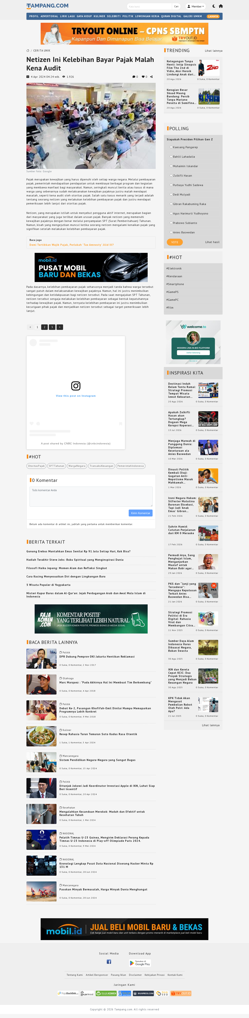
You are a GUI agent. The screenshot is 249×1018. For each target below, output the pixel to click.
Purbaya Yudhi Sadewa (188, 185)
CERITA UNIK (41, 50)
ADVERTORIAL (49, 16)
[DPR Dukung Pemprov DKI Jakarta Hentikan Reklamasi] (41, 658)
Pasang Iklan (118, 974)
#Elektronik (174, 268)
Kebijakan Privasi (155, 974)
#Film (170, 307)
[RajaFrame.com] (87, 993)
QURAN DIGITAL (171, 16)
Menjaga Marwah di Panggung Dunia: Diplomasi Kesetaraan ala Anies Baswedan (181, 447)
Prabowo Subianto (185, 223)
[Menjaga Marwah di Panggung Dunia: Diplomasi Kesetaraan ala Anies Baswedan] (208, 447)
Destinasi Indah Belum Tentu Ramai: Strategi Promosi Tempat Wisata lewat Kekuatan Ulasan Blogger (182, 390)
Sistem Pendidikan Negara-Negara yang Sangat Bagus (97, 760)
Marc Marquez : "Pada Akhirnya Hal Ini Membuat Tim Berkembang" (105, 682)
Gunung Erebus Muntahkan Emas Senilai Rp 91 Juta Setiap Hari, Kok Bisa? (78, 551)
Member (196, 6)
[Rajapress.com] (143, 993)
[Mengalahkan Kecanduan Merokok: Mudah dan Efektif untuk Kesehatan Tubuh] (41, 813)
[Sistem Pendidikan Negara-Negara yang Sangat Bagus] (41, 762)
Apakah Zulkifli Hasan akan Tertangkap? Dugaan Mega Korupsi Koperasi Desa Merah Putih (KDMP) (180, 419)
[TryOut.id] (180, 993)
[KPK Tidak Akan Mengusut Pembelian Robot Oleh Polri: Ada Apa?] (208, 704)
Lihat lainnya (214, 50)
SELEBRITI (114, 16)
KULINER (99, 16)
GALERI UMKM (192, 16)
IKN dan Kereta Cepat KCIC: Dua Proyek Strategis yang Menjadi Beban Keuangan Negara (182, 676)
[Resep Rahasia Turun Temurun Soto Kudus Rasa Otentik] (41, 736)
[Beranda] (221, 6)
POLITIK (127, 16)
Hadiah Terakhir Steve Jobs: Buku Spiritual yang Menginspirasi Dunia (75, 559)
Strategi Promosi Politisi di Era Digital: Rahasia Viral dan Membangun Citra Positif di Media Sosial (180, 619)
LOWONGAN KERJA (147, 16)
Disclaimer (135, 974)
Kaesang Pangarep (185, 147)
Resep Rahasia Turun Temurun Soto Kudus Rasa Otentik (98, 734)
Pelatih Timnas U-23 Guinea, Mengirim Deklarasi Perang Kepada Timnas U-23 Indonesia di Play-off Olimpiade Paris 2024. (104, 839)
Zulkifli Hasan (182, 175)
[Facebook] (109, 961)
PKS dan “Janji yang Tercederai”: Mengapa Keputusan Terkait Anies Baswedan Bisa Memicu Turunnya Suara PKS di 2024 (182, 590)
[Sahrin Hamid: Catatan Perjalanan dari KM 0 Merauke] (208, 533)
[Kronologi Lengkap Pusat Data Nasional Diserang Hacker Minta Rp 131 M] (41, 865)
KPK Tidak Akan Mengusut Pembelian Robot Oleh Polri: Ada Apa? (180, 705)
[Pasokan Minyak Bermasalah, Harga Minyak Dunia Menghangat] (41, 891)
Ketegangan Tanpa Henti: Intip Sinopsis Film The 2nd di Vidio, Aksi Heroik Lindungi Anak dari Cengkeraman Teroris (181, 68)
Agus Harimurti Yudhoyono (190, 213)
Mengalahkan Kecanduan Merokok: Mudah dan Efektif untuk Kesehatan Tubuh (102, 813)
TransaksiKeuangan (101, 465)
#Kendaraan (174, 276)
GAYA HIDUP (84, 16)
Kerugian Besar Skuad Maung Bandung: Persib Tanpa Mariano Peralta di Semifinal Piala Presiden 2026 (181, 96)
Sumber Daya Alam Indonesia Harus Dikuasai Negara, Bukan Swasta (181, 645)
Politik (66, 652)
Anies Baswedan (184, 232)
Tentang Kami (75, 974)
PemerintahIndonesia (131, 465)
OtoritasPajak (36, 465)
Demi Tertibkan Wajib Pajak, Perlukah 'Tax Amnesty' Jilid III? (72, 244)
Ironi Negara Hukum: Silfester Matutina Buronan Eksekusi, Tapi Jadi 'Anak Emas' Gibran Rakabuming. (182, 504)
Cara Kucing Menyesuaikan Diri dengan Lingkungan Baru (66, 576)
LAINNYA (213, 16)
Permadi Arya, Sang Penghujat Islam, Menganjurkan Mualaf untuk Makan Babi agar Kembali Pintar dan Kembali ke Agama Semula (181, 562)
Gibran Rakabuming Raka (189, 204)
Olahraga (68, 678)
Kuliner (67, 730)
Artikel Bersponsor (97, 974)
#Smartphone (175, 284)
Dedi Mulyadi (181, 194)
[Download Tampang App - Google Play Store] (140, 962)
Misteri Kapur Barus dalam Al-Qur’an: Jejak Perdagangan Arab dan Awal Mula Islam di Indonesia (86, 594)
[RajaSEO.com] (162, 993)
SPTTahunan (56, 465)
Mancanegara (71, 755)
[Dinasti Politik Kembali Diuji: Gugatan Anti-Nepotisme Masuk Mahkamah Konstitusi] (208, 476)
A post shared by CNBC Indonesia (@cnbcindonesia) (76, 443)
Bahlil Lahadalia (184, 156)
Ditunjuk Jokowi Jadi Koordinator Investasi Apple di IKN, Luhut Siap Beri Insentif (107, 787)
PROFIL (34, 16)
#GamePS (172, 292)
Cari (176, 6)
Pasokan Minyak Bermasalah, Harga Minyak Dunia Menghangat (103, 889)
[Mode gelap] (214, 6)
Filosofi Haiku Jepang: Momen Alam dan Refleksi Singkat (66, 568)
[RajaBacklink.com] (68, 993)
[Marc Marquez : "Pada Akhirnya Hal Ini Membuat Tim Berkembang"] (41, 684)
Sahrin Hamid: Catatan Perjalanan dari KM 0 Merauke (182, 530)
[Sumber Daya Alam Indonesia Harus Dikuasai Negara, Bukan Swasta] (208, 647)
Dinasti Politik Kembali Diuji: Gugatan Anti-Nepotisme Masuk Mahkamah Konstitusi (180, 476)
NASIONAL (68, 833)
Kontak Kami (175, 974)
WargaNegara (77, 465)
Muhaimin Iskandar (185, 166)
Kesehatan (69, 807)
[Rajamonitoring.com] (124, 993)
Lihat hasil (212, 242)
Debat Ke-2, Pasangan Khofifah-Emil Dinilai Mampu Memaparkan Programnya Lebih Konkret (105, 710)
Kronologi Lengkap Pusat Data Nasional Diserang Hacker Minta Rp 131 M (106, 865)
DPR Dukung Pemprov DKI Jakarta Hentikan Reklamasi (97, 656)
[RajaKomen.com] (106, 993)
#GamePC (172, 299)
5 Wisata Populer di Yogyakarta (48, 585)
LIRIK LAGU (67, 16)
